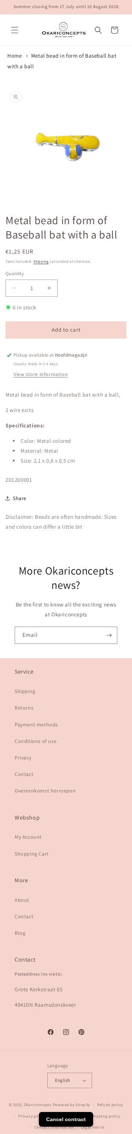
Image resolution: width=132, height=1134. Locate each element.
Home (14, 55)
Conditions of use (35, 741)
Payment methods (36, 724)
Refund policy (110, 1104)
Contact (24, 774)
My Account (28, 837)
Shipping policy (105, 1116)
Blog (20, 933)
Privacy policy (31, 1116)
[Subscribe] (109, 635)
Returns (24, 707)
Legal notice (92, 1127)
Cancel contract (66, 1119)
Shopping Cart (32, 853)
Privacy (23, 757)
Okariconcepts (38, 1104)
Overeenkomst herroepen (45, 790)
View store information (41, 374)
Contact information (54, 1127)
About (22, 900)
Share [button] (19, 498)
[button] (15, 30)
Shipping (41, 261)
